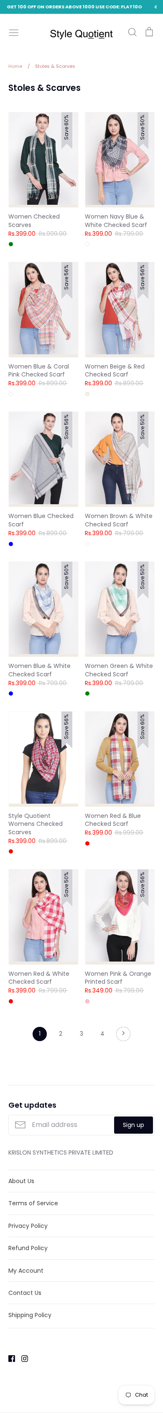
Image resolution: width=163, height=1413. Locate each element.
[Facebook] (8, 1358)
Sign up (133, 1125)
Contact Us (24, 1293)
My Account (25, 1270)
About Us (21, 1181)
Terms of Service (33, 1203)
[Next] (123, 1036)
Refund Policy (28, 1248)
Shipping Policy (29, 1315)
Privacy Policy (28, 1226)
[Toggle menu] (13, 31)
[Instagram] (21, 1358)
